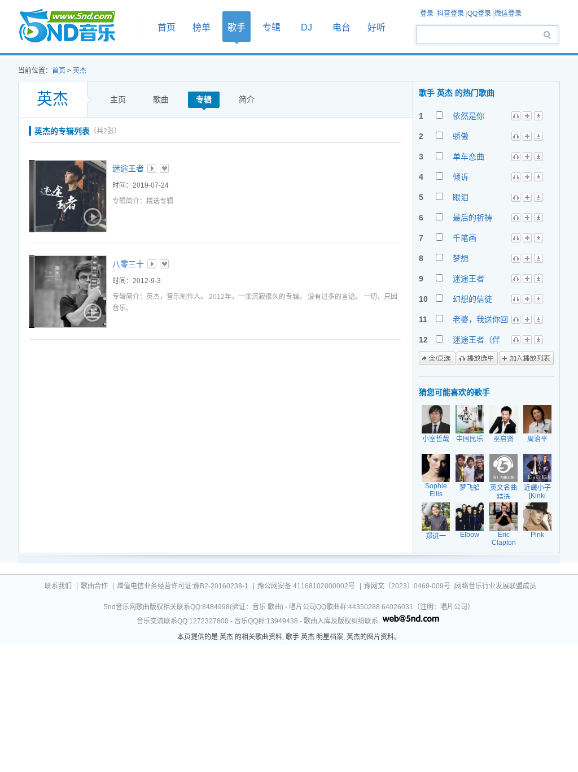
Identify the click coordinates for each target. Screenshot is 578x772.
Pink (537, 535)
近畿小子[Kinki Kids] (537, 496)
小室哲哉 (435, 439)
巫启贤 (503, 439)
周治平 (537, 439)
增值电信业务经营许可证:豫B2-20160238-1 (182, 586)
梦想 (460, 258)
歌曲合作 (94, 586)
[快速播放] (91, 217)
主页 (118, 99)
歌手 (236, 27)
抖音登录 (450, 14)
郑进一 (436, 536)
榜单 (201, 27)
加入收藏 (164, 168)
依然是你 (468, 115)
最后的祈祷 (472, 217)
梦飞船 (469, 488)
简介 (247, 99)
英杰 (79, 71)
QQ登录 (479, 14)
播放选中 (477, 358)
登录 (427, 14)
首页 (74, 26)
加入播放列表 (526, 358)
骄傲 (460, 136)
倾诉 (460, 176)
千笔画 (464, 237)
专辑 (271, 27)
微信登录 (508, 14)
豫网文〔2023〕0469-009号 (407, 586)
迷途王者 (128, 168)
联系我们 (58, 586)
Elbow (469, 535)
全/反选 (437, 358)
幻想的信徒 (472, 298)
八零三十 (128, 263)
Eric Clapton (504, 539)
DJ (306, 27)
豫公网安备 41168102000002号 (306, 586)
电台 (341, 27)
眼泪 (460, 197)
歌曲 (161, 99)
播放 (151, 168)
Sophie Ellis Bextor (436, 494)
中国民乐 (469, 439)
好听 (376, 27)
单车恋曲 (468, 156)
